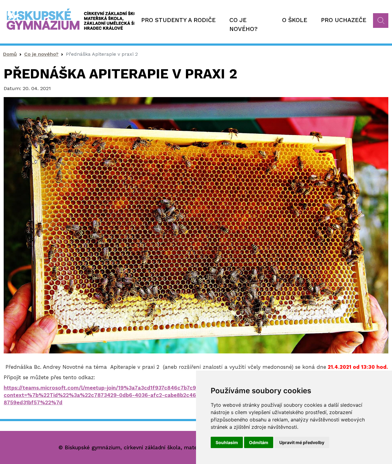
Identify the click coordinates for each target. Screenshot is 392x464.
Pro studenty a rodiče (178, 20)
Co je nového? (243, 24)
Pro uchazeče (343, 20)
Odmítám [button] (258, 442)
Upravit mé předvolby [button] (301, 442)
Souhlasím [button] (227, 442)
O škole (294, 20)
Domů (10, 54)
